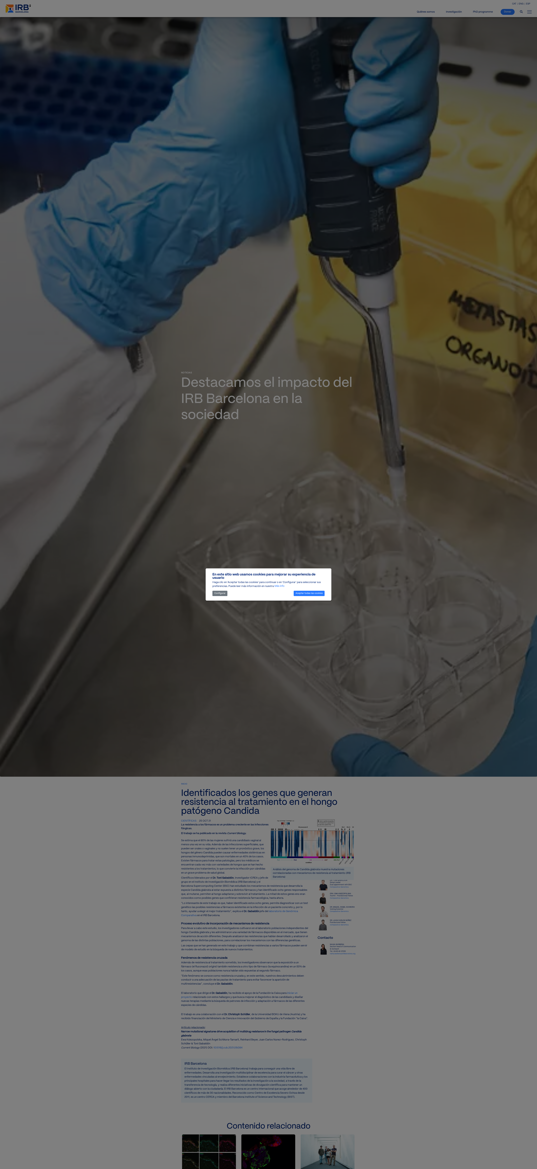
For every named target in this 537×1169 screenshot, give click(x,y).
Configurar (220, 593)
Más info (279, 586)
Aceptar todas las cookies (309, 593)
